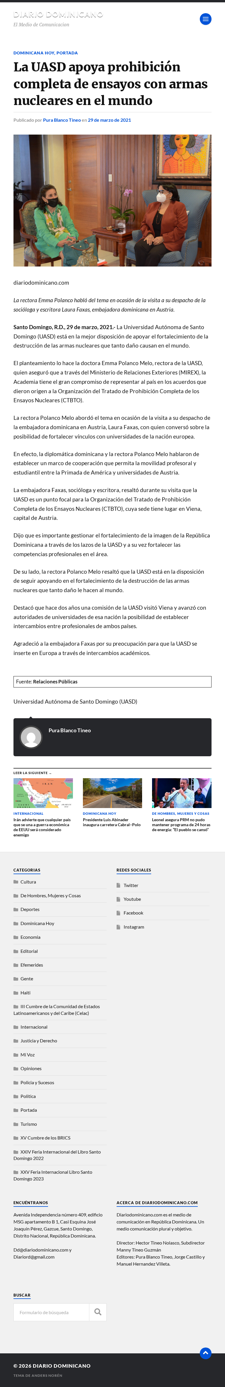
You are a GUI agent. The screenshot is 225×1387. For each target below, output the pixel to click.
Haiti (25, 992)
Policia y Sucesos (37, 1082)
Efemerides (32, 964)
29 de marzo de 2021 (109, 120)
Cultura (28, 881)
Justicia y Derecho (39, 1040)
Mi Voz (28, 1054)
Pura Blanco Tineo (62, 120)
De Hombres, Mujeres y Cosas (51, 895)
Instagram (134, 926)
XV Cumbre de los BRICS (45, 1137)
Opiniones (31, 1068)
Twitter (131, 885)
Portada (67, 52)
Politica (28, 1096)
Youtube (132, 899)
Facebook (133, 912)
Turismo (29, 1124)
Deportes (30, 909)
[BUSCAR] (98, 1312)
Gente (27, 978)
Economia (30, 937)
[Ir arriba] (206, 1353)
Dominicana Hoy (33, 52)
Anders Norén (47, 1375)
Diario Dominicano (58, 14)
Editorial (29, 951)
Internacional (34, 1026)
